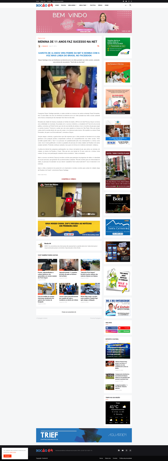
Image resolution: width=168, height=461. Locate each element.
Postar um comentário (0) (69, 312)
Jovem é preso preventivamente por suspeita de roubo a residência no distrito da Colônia (68, 298)
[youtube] (126, 1)
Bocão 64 (47, 243)
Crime (106, 5)
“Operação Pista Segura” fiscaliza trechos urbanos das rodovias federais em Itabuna (89, 274)
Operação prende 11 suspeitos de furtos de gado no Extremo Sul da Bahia (68, 274)
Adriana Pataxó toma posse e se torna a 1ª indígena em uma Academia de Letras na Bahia (121, 365)
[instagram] (128, 1)
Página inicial (41, 38)
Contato (49, 1)
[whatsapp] (131, 1)
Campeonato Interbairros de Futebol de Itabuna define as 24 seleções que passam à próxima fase (122, 376)
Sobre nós (43, 1)
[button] (126, 5)
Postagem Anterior (42, 318)
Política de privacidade (57, 1)
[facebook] (123, 1)
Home (37, 1)
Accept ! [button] (7, 456)
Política (93, 5)
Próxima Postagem (95, 318)
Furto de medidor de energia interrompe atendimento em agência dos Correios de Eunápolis (46, 299)
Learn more (13, 452)
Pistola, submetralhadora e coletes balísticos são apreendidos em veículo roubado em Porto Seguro (47, 275)
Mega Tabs (82, 5)
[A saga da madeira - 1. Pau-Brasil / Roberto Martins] (110, 387)
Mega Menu (71, 5)
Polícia (63, 5)
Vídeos (100, 5)
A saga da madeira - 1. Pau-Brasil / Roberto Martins (121, 386)
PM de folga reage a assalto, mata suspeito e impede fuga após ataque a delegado (89, 298)
